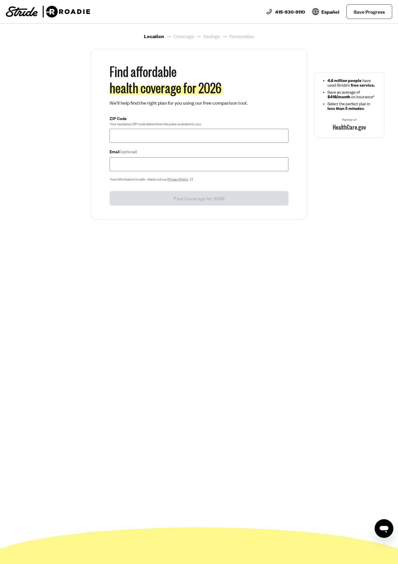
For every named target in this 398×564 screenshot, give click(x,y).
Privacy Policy (178, 179)
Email (123, 151)
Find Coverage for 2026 (199, 198)
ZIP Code (118, 118)
